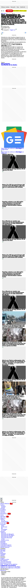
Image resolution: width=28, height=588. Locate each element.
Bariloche (22, 7)
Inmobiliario (3, 543)
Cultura (2, 519)
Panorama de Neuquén (7, 534)
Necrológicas (4, 560)
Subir (3, 574)
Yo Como (3, 530)
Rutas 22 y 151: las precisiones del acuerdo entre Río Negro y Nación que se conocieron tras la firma (13, 186)
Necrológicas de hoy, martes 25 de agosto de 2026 (13, 169)
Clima (2, 525)
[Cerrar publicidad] (1, 499)
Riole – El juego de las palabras (8, 564)
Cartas (3, 539)
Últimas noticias (5, 7)
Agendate (4, 516)
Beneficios (3, 570)
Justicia (3, 507)
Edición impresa (4, 547)
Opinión (2, 531)
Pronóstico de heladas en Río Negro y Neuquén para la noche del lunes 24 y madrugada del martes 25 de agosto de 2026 (13, 344)
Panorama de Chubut (7, 536)
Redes (2, 515)
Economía (3, 510)
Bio (2, 528)
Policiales (3, 13)
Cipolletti (2, 554)
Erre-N (3, 520)
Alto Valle (2, 551)
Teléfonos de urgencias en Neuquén (10, 567)
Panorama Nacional (6, 537)
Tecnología (4, 529)
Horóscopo (4, 527)
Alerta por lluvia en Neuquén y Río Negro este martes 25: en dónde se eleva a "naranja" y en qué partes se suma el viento (13, 362)
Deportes (3, 518)
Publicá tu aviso (4, 559)
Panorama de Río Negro (7, 535)
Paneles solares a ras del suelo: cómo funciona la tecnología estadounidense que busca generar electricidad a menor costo (12, 204)
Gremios (3, 506)
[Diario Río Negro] (3, 10)
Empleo (2, 558)
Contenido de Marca (5, 546)
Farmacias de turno (5, 563)
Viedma (2, 555)
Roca (18, 7)
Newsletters (5, 513)
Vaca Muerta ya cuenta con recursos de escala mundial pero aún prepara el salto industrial (13, 222)
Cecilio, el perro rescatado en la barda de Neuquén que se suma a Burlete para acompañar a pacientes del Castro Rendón (13, 397)
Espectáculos (4, 521)
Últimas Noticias (6, 503)
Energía (2, 508)
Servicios (2, 512)
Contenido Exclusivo (5, 545)
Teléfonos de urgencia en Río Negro (10, 566)
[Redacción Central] (1, 25)
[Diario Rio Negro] (7, 575)
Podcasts (2, 542)
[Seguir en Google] (1, 34)
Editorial (3, 533)
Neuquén (13, 7)
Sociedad (2, 524)
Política (2, 505)
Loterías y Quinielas (5, 561)
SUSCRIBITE (20, 11)
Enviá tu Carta (5, 540)
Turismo (2, 511)
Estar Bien (4, 523)
